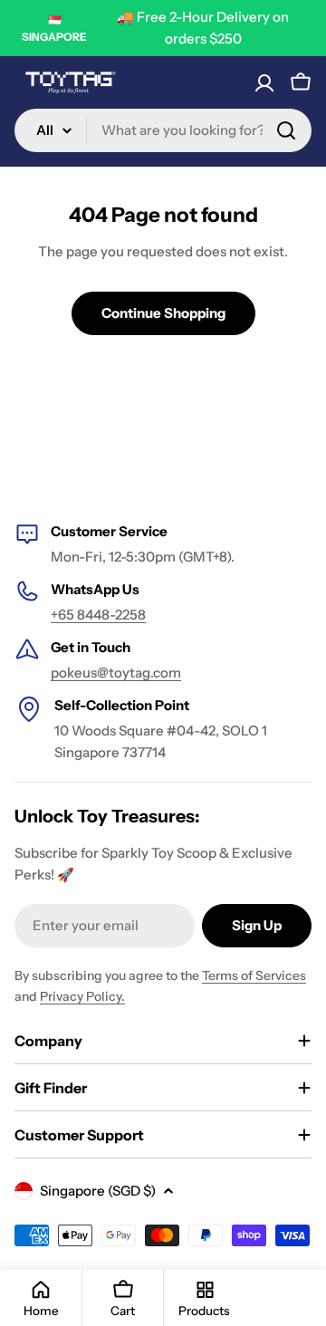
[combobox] (163, 130)
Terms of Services (254, 975)
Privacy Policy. (82, 996)
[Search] (286, 130)
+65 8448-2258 (98, 614)
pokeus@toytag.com (116, 672)
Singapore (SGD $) (98, 1190)
